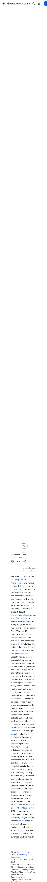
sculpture (19, 580)
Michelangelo (16, 557)
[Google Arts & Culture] (18, 3)
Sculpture (20, 877)
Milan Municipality (24, 808)
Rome (13, 731)
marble (18, 650)
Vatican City (22, 618)
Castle (20, 821)
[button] (4, 4)
